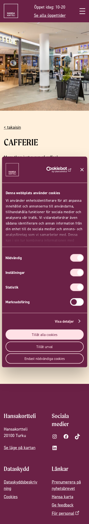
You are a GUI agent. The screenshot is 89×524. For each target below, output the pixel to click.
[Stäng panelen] (82, 169)
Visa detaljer (64, 321)
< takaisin (12, 127)
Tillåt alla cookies (44, 334)
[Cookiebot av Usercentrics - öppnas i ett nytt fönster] (56, 170)
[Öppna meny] (82, 11)
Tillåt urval (44, 346)
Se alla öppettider (50, 15)
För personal (63, 513)
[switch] (77, 272)
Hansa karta (62, 496)
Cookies (11, 496)
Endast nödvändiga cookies (44, 358)
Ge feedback (63, 504)
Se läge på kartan (19, 447)
